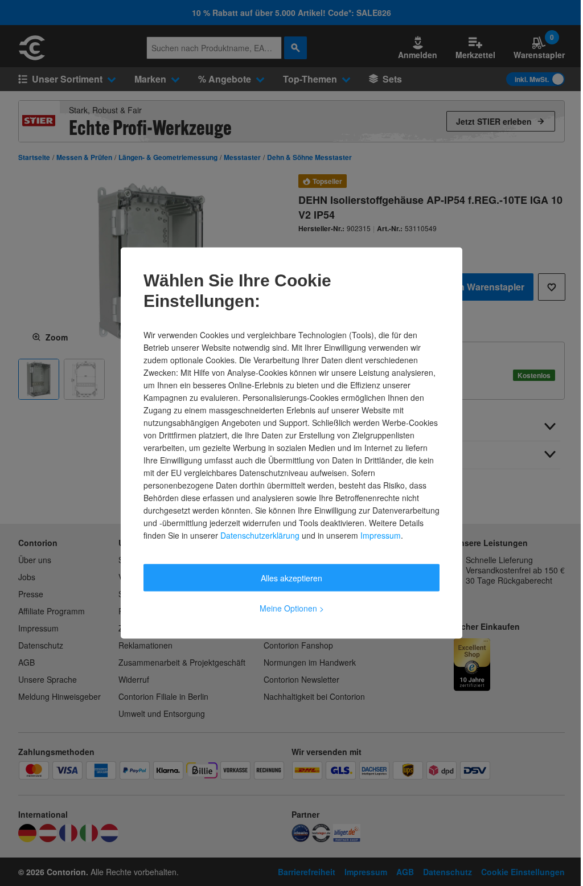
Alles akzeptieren (291, 578)
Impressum (380, 535)
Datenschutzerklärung (259, 535)
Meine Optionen (292, 608)
